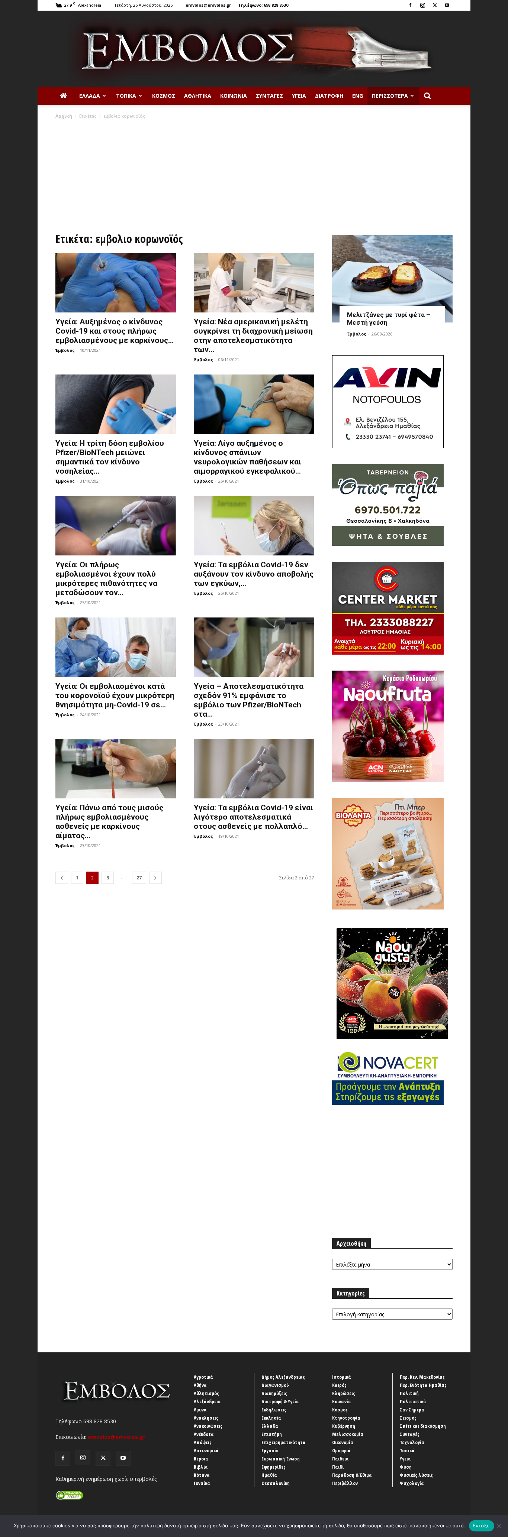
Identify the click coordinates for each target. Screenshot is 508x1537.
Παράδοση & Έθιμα (352, 1475)
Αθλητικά (197, 95)
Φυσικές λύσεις (416, 1475)
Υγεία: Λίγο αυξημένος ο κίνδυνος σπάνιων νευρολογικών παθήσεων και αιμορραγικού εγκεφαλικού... (247, 457)
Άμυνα (200, 1409)
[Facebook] (410, 5)
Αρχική (63, 116)
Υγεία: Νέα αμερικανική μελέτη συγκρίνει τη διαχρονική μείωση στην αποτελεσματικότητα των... (253, 335)
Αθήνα (200, 1385)
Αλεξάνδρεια (207, 1401)
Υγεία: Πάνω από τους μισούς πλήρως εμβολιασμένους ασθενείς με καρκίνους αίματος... (109, 821)
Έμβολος (65, 350)
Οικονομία (342, 1442)
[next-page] (155, 878)
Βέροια (201, 1458)
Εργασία (270, 1450)
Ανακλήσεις (206, 1417)
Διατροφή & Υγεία (280, 1401)
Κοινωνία (233, 95)
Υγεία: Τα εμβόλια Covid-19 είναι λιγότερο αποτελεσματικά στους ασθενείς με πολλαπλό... (253, 817)
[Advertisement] (254, 175)
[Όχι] (498, 1526)
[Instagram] (422, 5)
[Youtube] (447, 5)
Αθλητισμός (206, 1393)
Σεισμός (408, 1417)
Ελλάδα (89, 95)
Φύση (406, 1466)
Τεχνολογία (412, 1442)
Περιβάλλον (345, 1483)
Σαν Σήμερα (412, 1409)
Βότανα (202, 1475)
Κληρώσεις (343, 1393)
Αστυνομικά (206, 1450)
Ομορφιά (341, 1450)
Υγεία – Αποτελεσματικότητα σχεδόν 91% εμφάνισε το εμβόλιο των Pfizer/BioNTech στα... (248, 700)
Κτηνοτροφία (346, 1417)
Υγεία (299, 95)
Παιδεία (340, 1458)
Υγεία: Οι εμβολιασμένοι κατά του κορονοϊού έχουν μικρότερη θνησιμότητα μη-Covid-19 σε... (114, 695)
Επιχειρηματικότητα (283, 1442)
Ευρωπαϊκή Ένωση (280, 1458)
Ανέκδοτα (204, 1434)
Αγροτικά (203, 1377)
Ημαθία (269, 1475)
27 (139, 878)
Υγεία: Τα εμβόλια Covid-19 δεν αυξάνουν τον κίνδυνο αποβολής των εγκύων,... (254, 574)
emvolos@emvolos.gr (208, 5)
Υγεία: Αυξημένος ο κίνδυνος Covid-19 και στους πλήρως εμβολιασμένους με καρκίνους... (114, 331)
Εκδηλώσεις (273, 1409)
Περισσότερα (390, 95)
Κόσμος (163, 95)
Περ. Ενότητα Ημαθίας (423, 1385)
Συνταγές (269, 95)
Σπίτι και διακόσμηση (423, 1426)
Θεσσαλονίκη (275, 1483)
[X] (434, 5)
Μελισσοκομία (347, 1434)
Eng (357, 95)
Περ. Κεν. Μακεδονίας (422, 1377)
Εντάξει (482, 1525)
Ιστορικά (341, 1377)
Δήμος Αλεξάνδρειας (283, 1377)
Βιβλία (201, 1466)
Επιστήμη (271, 1434)
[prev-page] (61, 878)
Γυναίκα (202, 1483)
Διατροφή (329, 95)
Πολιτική (409, 1393)
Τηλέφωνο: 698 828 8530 (263, 5)
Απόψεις (203, 1442)
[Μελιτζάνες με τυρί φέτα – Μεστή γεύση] (392, 278)
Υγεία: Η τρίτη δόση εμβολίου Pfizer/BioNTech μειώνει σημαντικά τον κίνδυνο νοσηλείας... (109, 457)
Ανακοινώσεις (208, 1426)
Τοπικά (126, 95)
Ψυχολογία (412, 1483)
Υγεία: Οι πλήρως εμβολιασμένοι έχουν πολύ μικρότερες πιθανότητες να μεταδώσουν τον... (106, 578)
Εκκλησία (271, 1417)
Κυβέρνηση (343, 1426)
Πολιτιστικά (413, 1401)
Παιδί (338, 1466)
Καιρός (339, 1385)
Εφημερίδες (273, 1466)
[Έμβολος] (254, 49)
